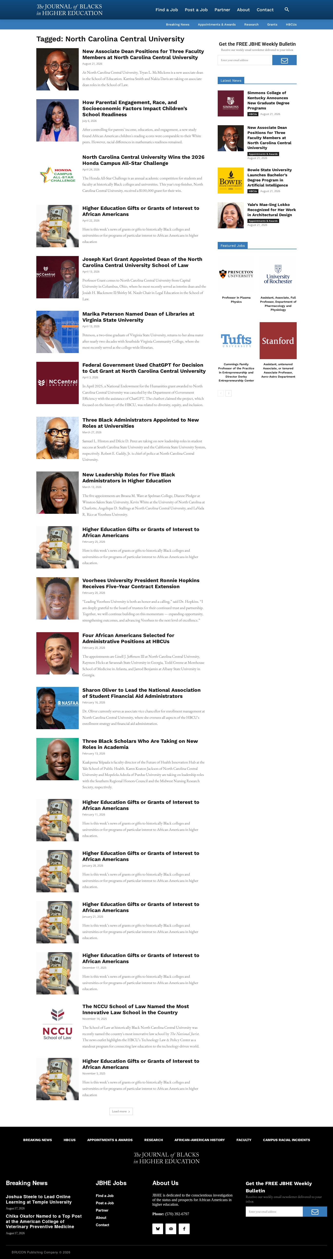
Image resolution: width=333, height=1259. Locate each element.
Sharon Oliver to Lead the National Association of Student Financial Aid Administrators (141, 693)
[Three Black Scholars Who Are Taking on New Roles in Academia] (57, 759)
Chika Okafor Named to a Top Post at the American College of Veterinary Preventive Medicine (44, 1221)
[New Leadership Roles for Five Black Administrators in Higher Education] (57, 492)
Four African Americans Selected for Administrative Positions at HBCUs (128, 638)
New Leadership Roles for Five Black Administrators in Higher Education (128, 477)
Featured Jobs (233, 246)
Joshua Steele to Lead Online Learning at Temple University (39, 1199)
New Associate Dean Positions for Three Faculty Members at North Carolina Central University (143, 54)
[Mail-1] (171, 1229)
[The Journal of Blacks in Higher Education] (69, 9)
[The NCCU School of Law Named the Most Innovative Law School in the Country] (57, 1024)
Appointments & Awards (263, 154)
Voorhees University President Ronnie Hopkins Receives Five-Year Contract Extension (140, 583)
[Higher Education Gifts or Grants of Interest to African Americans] (57, 226)
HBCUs (253, 114)
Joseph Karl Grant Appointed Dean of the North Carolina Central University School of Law (142, 262)
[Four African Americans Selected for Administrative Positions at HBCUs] (57, 653)
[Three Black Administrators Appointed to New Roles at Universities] (57, 438)
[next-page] (228, 393)
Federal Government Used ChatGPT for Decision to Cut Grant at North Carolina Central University (144, 368)
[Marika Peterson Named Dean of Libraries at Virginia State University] (57, 332)
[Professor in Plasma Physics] (236, 274)
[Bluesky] (157, 1229)
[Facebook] (184, 1229)
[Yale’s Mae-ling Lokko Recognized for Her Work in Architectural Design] (231, 215)
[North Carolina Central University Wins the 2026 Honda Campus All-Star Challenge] (57, 175)
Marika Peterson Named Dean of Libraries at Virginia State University (138, 317)
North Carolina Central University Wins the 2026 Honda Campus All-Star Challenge (143, 160)
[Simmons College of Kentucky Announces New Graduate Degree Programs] (231, 103)
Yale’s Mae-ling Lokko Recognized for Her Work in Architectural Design (271, 209)
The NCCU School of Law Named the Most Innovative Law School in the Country (135, 1009)
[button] (287, 9)
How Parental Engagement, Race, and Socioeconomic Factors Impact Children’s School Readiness (134, 108)
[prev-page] (221, 393)
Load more (119, 1111)
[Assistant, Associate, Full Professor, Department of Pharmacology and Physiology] (278, 274)
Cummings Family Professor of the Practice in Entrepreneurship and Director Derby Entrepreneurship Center (236, 372)
